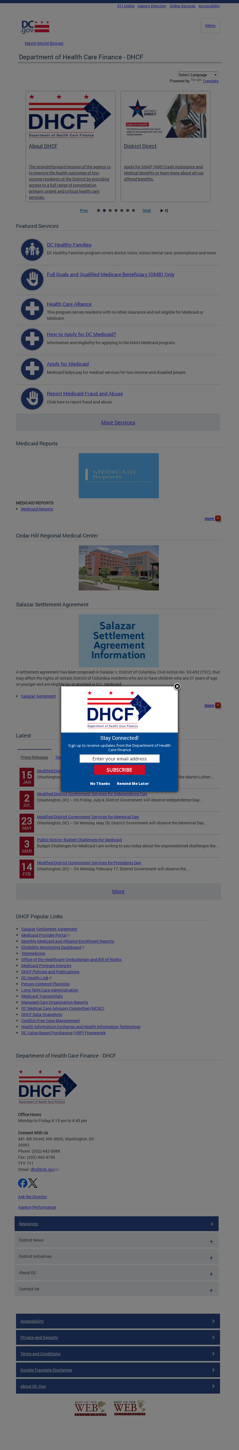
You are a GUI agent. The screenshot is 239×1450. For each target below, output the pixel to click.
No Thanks (100, 783)
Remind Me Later (133, 783)
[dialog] (119, 739)
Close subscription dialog (177, 687)
